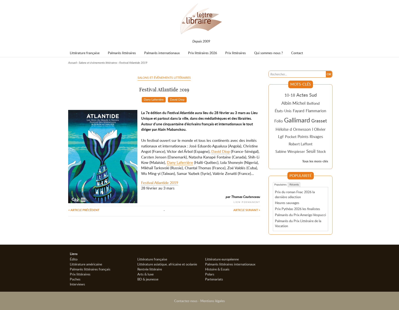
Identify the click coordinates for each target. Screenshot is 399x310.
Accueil (72, 63)
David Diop (177, 99)
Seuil (310, 151)
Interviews (77, 284)
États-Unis (283, 110)
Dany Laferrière (154, 99)
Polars (209, 274)
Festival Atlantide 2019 (159, 182)
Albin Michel (293, 103)
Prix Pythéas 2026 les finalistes (297, 209)
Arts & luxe (145, 274)
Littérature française (152, 259)
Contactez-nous (185, 301)
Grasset (319, 120)
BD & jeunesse (147, 279)
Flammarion (316, 110)
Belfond (313, 103)
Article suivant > (246, 210)
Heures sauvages (287, 202)
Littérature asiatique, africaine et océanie (167, 264)
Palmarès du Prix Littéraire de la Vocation (298, 223)
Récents (294, 184)
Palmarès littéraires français (90, 269)
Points (303, 136)
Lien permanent (247, 201)
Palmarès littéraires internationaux (230, 264)
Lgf (281, 136)
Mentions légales (212, 301)
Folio (278, 121)
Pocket (290, 136)
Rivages (316, 136)
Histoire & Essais (217, 269)
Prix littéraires (80, 274)
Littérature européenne (222, 259)
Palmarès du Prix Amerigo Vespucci (300, 215)
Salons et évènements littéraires (98, 63)
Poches (75, 279)
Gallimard (297, 120)
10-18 (289, 95)
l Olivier (319, 129)
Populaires (280, 184)
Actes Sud (306, 95)
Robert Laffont (300, 143)
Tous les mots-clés (315, 161)
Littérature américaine (86, 264)
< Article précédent (83, 210)
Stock (321, 151)
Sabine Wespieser (290, 151)
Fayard (298, 110)
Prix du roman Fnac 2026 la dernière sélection (295, 194)
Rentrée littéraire (149, 269)
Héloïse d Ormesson (293, 129)
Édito (74, 259)
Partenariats (214, 279)
